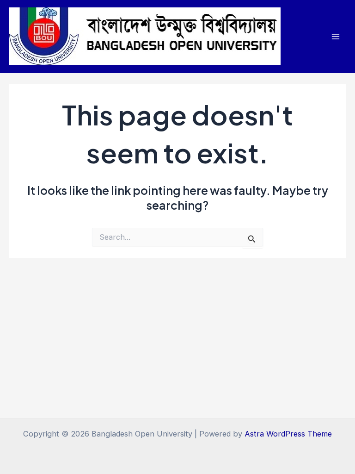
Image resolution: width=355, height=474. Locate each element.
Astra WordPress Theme (288, 433)
